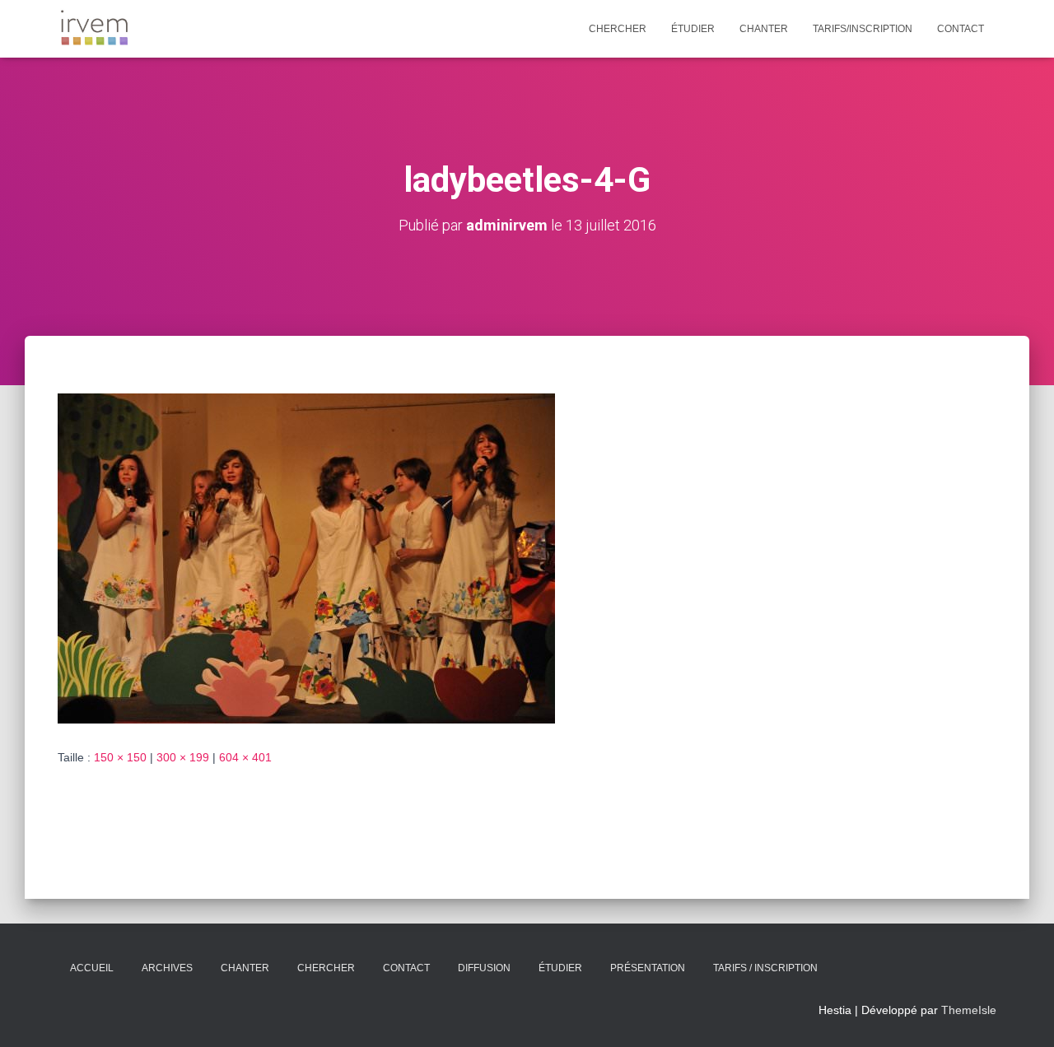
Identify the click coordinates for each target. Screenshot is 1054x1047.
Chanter (763, 29)
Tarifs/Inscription (862, 29)
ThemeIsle (968, 1010)
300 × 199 (182, 757)
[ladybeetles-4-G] (306, 557)
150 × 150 (120, 757)
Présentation (647, 968)
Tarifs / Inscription (765, 968)
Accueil (92, 968)
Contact (960, 29)
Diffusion (484, 968)
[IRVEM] (94, 28)
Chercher (617, 29)
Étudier (693, 29)
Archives (167, 968)
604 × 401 (245, 757)
